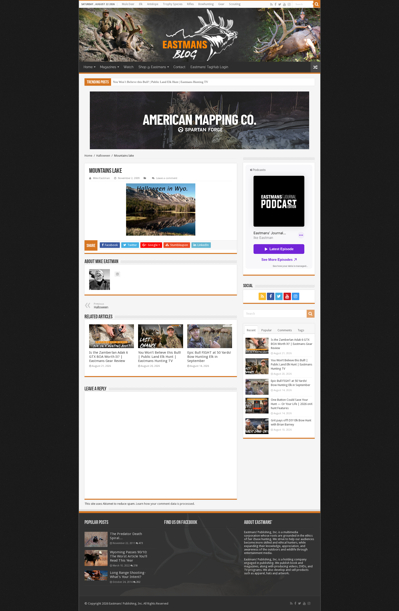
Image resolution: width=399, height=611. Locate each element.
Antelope (152, 4)
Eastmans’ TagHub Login (209, 67)
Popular (266, 330)
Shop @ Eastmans (152, 67)
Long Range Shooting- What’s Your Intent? (128, 575)
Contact (179, 67)
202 (138, 582)
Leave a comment (166, 178)
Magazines (108, 67)
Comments (285, 330)
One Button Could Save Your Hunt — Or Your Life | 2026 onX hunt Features (291, 404)
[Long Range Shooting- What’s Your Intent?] (96, 576)
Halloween (103, 155)
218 (135, 565)
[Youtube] (284, 4)
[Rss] (271, 4)
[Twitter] (280, 4)
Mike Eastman (101, 178)
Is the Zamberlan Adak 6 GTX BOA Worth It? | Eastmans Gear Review (108, 356)
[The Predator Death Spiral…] (96, 539)
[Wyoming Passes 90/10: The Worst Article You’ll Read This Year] (96, 558)
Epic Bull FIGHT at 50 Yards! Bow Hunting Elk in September (209, 356)
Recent (251, 330)
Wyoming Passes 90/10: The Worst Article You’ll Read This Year (128, 556)
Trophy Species (172, 4)
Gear (221, 4)
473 (141, 543)
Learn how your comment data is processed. (165, 503)
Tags (301, 330)
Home (88, 67)
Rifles (190, 4)
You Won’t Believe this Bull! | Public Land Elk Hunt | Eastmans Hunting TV (160, 82)
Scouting (234, 4)
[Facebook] (275, 4)
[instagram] (289, 4)
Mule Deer (128, 4)
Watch (128, 67)
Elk (140, 4)
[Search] (316, 4)
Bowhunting (206, 4)
